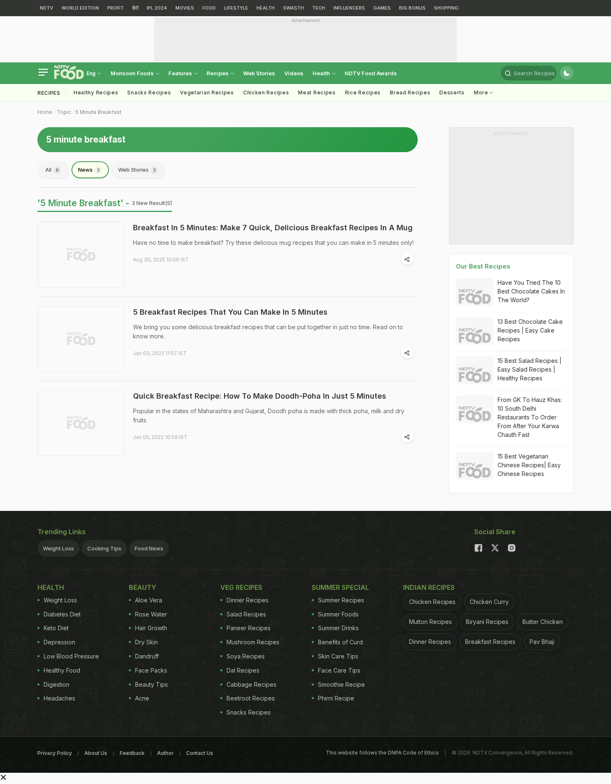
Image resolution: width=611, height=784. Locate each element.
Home (44, 112)
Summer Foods (338, 614)
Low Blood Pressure (71, 656)
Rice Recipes (363, 92)
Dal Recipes (243, 670)
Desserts (452, 92)
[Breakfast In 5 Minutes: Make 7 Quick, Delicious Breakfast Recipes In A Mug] (81, 255)
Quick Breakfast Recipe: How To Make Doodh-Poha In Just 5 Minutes (259, 396)
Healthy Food (62, 670)
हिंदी (135, 8)
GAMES (382, 8)
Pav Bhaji (542, 641)
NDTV (46, 8)
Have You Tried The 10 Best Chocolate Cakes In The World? (531, 291)
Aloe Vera (148, 600)
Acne (142, 698)
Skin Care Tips (338, 656)
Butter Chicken (542, 621)
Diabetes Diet (62, 614)
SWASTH (293, 8)
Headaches (59, 698)
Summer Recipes (341, 600)
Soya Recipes (246, 656)
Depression (59, 642)
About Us (95, 753)
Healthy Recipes (96, 92)
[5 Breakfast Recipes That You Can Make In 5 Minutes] (81, 339)
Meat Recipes (316, 92)
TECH (318, 8)
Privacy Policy (54, 753)
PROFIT (115, 8)
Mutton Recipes (430, 621)
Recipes (218, 73)
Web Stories (259, 73)
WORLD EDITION (80, 8)
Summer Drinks (338, 627)
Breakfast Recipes (490, 641)
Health (322, 73)
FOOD (209, 8)
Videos (293, 73)
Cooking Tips (104, 548)
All (52, 169)
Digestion (56, 684)
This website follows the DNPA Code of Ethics (382, 752)
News (89, 169)
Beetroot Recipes (251, 698)
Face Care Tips (339, 670)
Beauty (142, 587)
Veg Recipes (241, 587)
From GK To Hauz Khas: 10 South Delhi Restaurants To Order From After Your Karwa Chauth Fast (530, 417)
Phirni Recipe (336, 698)
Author (165, 753)
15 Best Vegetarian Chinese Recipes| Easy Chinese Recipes (529, 465)
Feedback (132, 753)
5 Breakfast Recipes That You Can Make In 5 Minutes (230, 312)
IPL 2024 (157, 8)
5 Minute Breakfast (98, 112)
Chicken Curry (489, 601)
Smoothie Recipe (341, 684)
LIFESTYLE (236, 8)
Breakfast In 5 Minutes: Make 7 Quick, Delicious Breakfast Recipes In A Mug (273, 227)
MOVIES (184, 8)
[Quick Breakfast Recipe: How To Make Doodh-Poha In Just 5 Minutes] (81, 423)
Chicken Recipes (266, 92)
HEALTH (265, 8)
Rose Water (151, 614)
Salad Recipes (246, 614)
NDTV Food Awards (371, 73)
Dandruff (147, 656)
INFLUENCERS (349, 8)
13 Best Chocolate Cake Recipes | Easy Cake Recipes (530, 330)
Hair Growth (151, 627)
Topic (64, 112)
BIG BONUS (412, 8)
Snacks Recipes (149, 92)
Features (180, 73)
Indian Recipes (429, 587)
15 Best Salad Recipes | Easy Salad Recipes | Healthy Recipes (530, 369)
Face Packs (151, 670)
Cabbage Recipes (251, 684)
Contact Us (199, 753)
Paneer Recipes (249, 627)
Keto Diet (56, 627)
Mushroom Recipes (253, 642)
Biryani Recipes (487, 621)
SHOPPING (446, 8)
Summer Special (340, 587)
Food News (149, 548)
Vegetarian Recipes (207, 92)
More (482, 92)
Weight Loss (58, 548)
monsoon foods (133, 73)
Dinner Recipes (248, 600)
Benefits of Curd (340, 642)
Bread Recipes (410, 92)
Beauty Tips (151, 684)
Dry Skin (146, 642)
